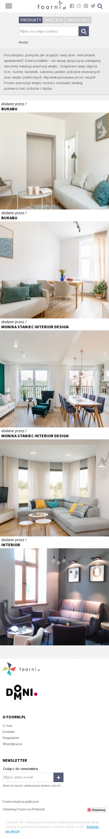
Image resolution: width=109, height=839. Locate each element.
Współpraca (12, 744)
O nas (7, 726)
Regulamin (11, 738)
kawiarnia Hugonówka (54, 590)
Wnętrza (54, 19)
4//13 (54, 155)
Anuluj (23, 42)
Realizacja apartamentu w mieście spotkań (54, 372)
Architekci (78, 19)
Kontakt (8, 732)
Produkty (30, 19)
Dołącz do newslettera (20, 769)
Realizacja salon (54, 481)
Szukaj (100, 6)
